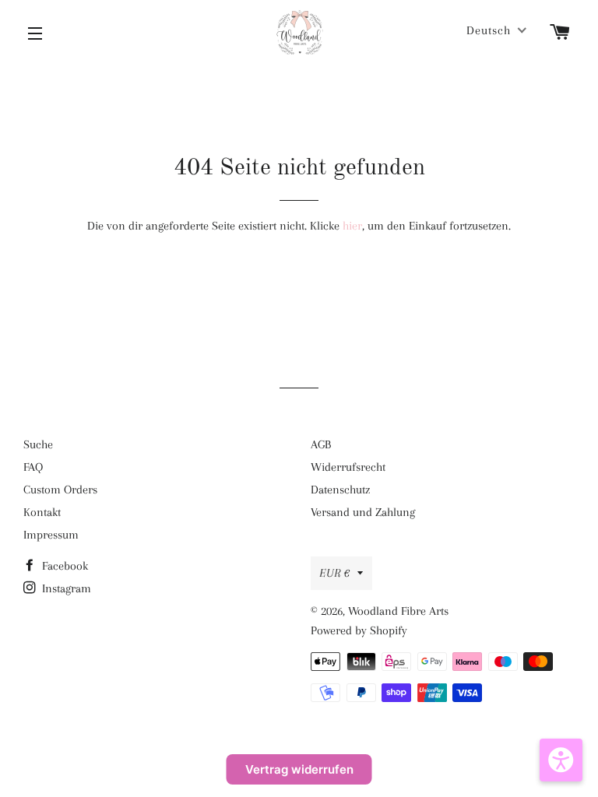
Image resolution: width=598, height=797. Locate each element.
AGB (321, 444)
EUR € (334, 573)
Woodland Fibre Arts (398, 611)
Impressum (51, 535)
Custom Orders (60, 490)
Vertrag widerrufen (299, 769)
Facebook (63, 566)
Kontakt (42, 512)
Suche (38, 444)
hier (352, 226)
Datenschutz (340, 490)
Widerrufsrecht (348, 467)
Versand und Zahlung (363, 512)
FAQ (33, 467)
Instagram (65, 588)
